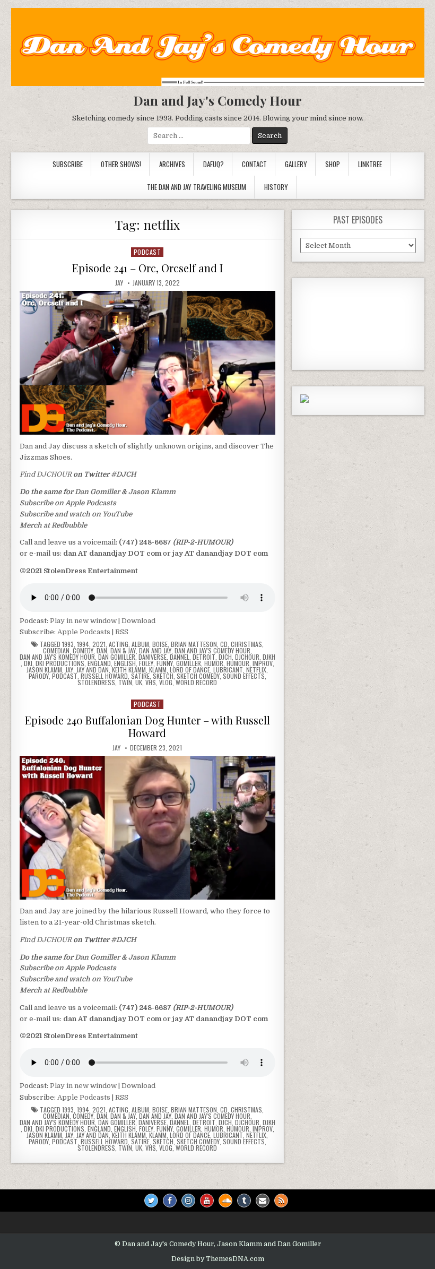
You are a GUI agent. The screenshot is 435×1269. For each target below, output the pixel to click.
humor (213, 663)
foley (146, 663)
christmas (246, 644)
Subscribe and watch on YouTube (76, 514)
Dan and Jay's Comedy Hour (217, 100)
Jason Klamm (152, 492)
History (276, 187)
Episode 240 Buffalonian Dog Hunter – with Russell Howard (147, 726)
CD (224, 644)
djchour (247, 657)
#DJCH (123, 474)
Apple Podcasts (83, 632)
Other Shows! (121, 164)
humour (238, 663)
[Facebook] (170, 1200)
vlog (165, 682)
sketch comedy (198, 676)
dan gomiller (116, 657)
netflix (256, 670)
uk (138, 682)
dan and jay (155, 651)
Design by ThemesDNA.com (217, 1259)
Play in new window (83, 621)
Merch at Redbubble (53, 525)
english (125, 663)
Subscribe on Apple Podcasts (68, 503)
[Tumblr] (244, 1200)
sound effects (244, 676)
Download (138, 621)
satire (140, 676)
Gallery (296, 164)
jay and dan (92, 670)
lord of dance (190, 670)
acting (118, 644)
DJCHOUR (54, 474)
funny (164, 663)
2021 (99, 644)
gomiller (188, 663)
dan (102, 651)
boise (160, 644)
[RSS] (281, 1200)
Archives (172, 164)
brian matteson (194, 644)
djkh (269, 657)
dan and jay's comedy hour (212, 651)
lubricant (228, 670)
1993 (68, 644)
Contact (254, 164)
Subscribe (68, 164)
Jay (119, 283)
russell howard (104, 676)
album (140, 644)
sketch (163, 676)
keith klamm (129, 670)
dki (28, 663)
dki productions (60, 663)
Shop (332, 164)
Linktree (370, 164)
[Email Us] (262, 1200)
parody (39, 676)
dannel (179, 657)
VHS (150, 682)
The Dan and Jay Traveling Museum (196, 187)
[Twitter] (151, 1200)
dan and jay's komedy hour (57, 657)
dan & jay (123, 651)
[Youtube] (207, 1200)
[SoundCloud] (225, 1200)
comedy (83, 651)
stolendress (96, 682)
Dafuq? (213, 164)
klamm (158, 670)
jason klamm (44, 670)
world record (196, 682)
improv (263, 663)
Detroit (204, 657)
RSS (121, 632)
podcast (147, 251)
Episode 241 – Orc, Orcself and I (147, 268)
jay (69, 670)
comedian (56, 651)
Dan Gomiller (97, 492)
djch (225, 657)
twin (125, 682)
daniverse (152, 657)
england (99, 663)
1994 (83, 644)
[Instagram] (188, 1200)
